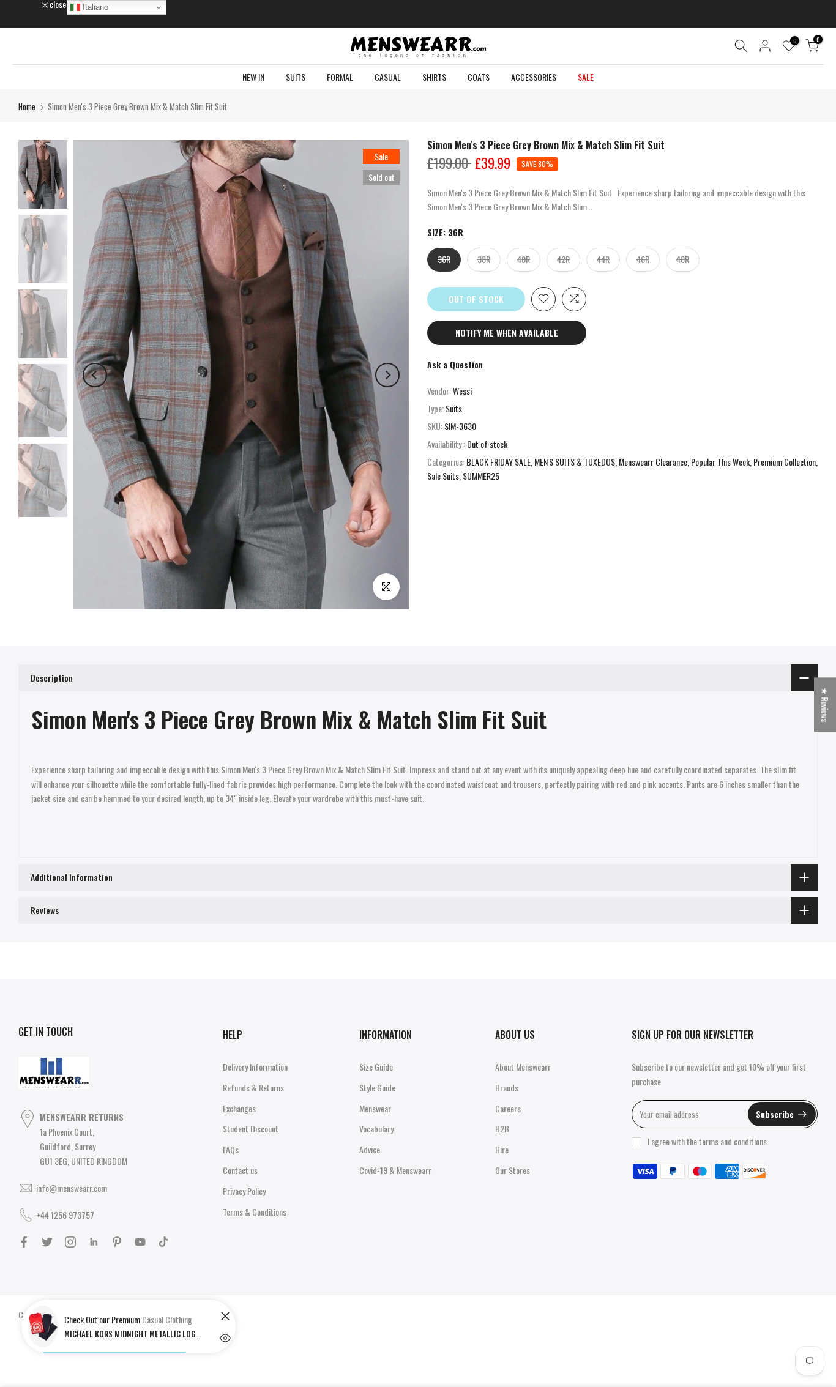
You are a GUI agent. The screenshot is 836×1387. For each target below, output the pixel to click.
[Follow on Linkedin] (93, 1242)
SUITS (295, 76)
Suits (454, 408)
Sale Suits (443, 475)
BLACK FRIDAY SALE (498, 461)
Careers (508, 1108)
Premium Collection (784, 461)
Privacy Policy (244, 1190)
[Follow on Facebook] (23, 1242)
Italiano (94, 7)
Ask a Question (455, 363)
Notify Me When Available (506, 331)
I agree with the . (708, 1141)
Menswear (375, 1108)
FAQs (231, 1149)
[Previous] (95, 375)
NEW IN (253, 76)
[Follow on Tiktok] (163, 1242)
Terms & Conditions (254, 1211)
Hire (502, 1149)
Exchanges (239, 1108)
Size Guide (376, 1066)
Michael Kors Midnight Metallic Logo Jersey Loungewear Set (134, 1334)
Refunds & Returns (253, 1087)
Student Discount (250, 1128)
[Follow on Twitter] (47, 1242)
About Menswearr (523, 1066)
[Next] (387, 375)
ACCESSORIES (533, 76)
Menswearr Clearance (653, 461)
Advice (369, 1149)
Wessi (462, 390)
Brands (506, 1087)
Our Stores (512, 1170)
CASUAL (388, 76)
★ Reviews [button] (825, 704)
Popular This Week (720, 461)
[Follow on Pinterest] (116, 1242)
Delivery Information (255, 1066)
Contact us (240, 1170)
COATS (479, 76)
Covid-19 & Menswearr (395, 1170)
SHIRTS (434, 76)
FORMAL (340, 76)
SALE (586, 76)
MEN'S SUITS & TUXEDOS (574, 461)
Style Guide (377, 1087)
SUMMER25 (481, 475)
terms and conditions (733, 1141)
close (33, 4)
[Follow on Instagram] (70, 1242)
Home (26, 106)
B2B (502, 1128)
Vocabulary (376, 1128)
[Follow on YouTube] (140, 1242)
